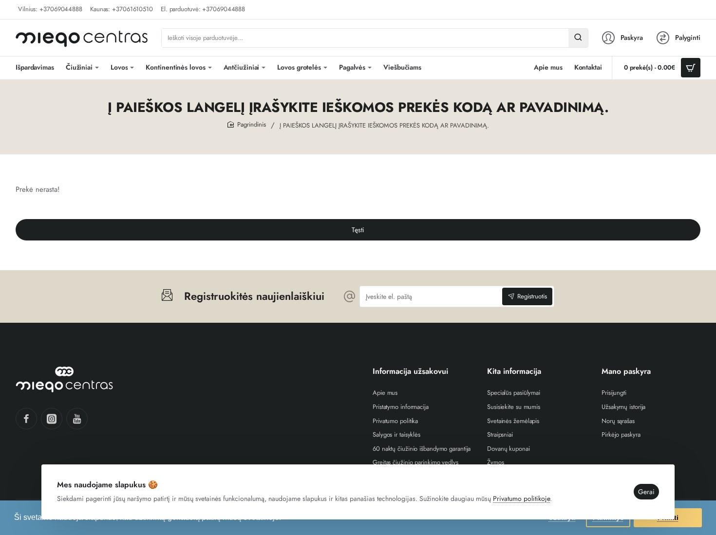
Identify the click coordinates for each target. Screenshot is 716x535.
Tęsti (358, 230)
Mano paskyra (626, 372)
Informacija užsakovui (410, 372)
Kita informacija (514, 372)
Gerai (646, 492)
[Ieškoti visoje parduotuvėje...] (578, 38)
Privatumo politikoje (521, 498)
